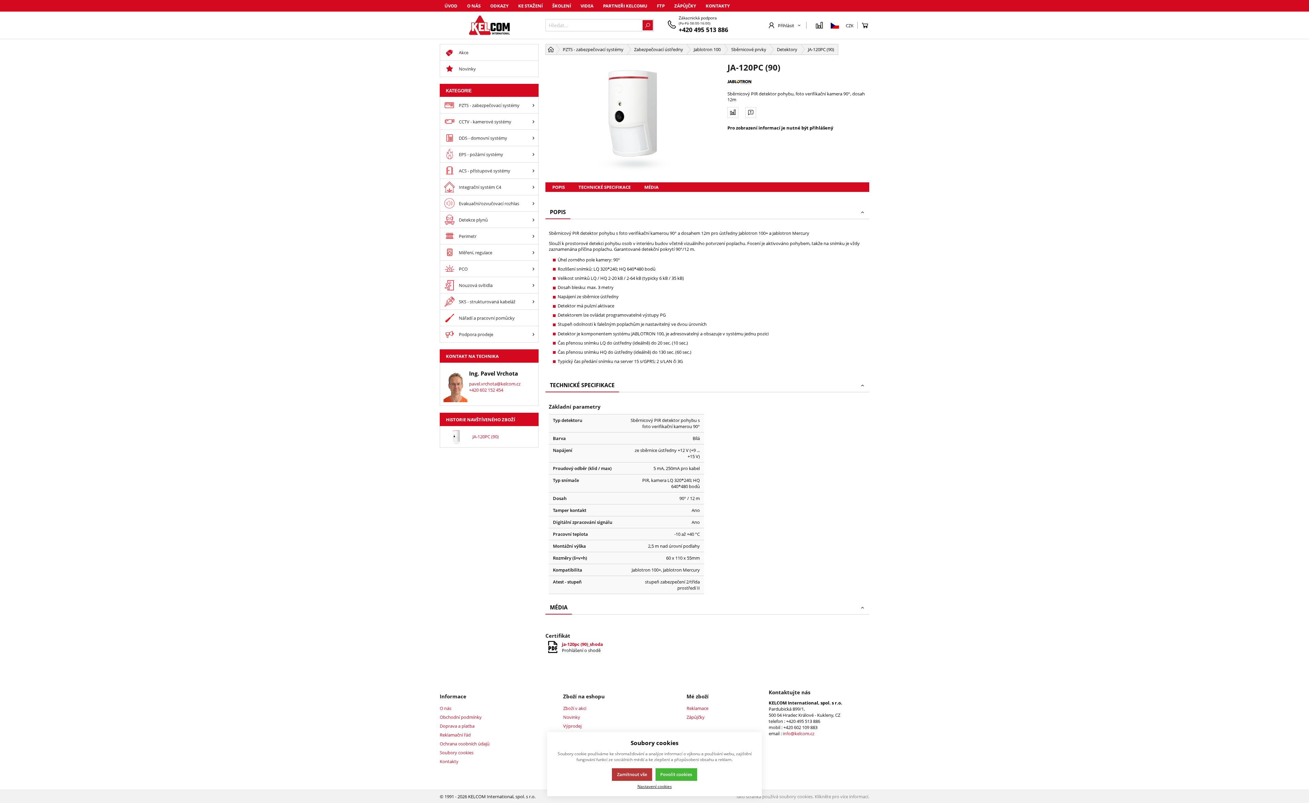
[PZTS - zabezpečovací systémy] (533, 105)
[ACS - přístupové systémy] (533, 170)
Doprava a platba (457, 726)
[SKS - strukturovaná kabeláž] (533, 301)
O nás (474, 6)
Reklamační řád (455, 735)
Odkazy (499, 6)
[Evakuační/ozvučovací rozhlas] (533, 203)
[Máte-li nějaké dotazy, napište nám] (750, 112)
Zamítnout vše (632, 774)
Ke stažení (530, 6)
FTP (661, 6)
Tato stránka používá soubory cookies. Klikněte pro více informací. (802, 796)
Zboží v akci (574, 708)
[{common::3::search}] (648, 25)
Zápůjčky (685, 6)
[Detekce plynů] (533, 219)
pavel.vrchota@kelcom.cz (495, 384)
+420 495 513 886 (703, 30)
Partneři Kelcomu (625, 6)
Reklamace (697, 708)
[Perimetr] (533, 236)
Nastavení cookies (654, 786)
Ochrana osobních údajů (465, 744)
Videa (587, 6)
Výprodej (572, 726)
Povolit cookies (676, 774)
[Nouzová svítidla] (533, 285)
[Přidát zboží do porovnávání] (732, 112)
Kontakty (718, 6)
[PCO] (533, 268)
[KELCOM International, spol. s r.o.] (489, 25)
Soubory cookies (456, 752)
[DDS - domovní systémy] (533, 138)
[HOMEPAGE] (551, 49)
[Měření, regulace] (533, 252)
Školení (561, 6)
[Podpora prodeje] (533, 334)
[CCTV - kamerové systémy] (533, 121)
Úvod (451, 6)
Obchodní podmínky (461, 717)
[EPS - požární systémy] (533, 154)
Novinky (571, 717)
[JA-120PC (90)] (633, 119)
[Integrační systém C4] (533, 187)
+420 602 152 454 (486, 390)
